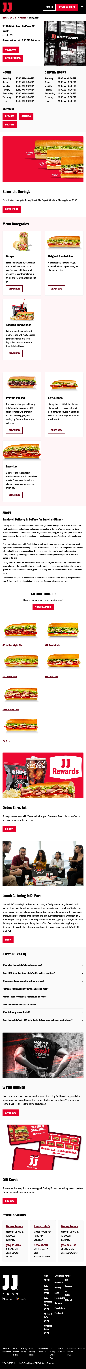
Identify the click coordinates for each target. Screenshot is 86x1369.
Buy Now (9, 1201)
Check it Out (11, 209)
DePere (23, 18)
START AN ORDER (67, 7)
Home (5, 18)
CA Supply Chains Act (52, 1353)
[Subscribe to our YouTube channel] (17, 1294)
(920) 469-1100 (68, 1245)
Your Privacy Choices (32, 1352)
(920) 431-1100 (13, 1245)
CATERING (26, 116)
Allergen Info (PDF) (48, 1317)
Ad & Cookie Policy (16, 1352)
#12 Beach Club (52, 645)
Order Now (10, 50)
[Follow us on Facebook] (8, 1294)
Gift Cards (67, 1293)
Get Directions (13, 58)
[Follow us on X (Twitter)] (4, 1294)
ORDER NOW (56, 289)
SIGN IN (49, 7)
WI (16, 18)
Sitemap (81, 1349)
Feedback (59, 1313)
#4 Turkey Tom (10, 676)
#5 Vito (6, 741)
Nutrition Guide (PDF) (48, 1329)
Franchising (60, 1298)
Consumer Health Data (71, 1352)
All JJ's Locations (61, 1350)
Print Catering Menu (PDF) (48, 1303)
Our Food (59, 1282)
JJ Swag (68, 1300)
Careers (58, 1303)
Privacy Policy (24, 1350)
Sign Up (9, 829)
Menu (8, 940)
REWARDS (9, 116)
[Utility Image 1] (8, 1298)
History (58, 1288)
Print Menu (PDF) (46, 1289)
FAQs (57, 1293)
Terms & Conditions (7, 1350)
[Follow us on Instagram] (13, 1294)
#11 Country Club (11, 709)
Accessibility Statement (43, 1350)
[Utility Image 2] (21, 1298)
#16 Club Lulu (51, 676)
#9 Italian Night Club (13, 645)
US (11, 18)
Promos (68, 1286)
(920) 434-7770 (41, 1245)
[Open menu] (82, 7)
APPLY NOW (10, 1113)
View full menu (43, 607)
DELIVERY (9, 124)
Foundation (60, 1308)
